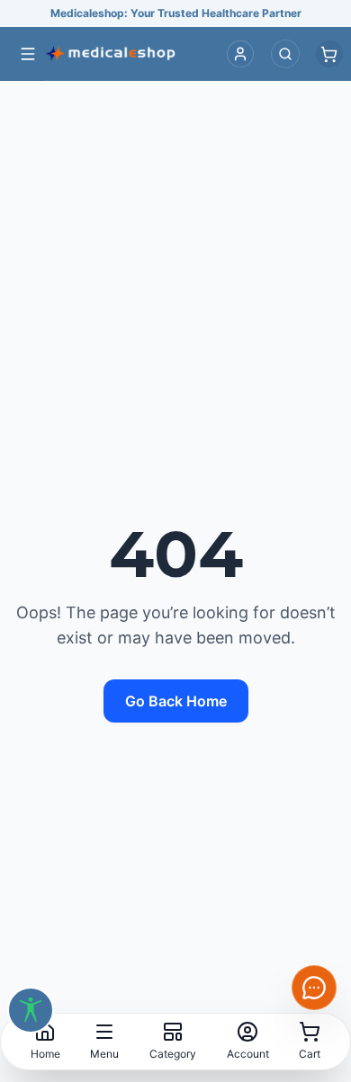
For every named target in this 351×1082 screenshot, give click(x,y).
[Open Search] (285, 54)
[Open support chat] (314, 987)
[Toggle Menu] (28, 54)
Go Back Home (176, 701)
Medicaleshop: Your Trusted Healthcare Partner (176, 13)
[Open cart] (329, 53)
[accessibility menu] (30, 1010)
